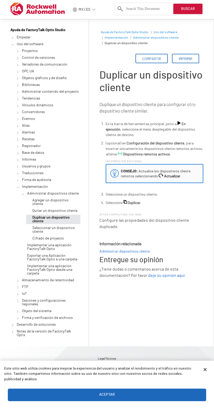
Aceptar (107, 394)
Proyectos (30, 51)
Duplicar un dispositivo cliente (51, 219)
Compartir (151, 58)
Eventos (28, 119)
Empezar (24, 37)
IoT (24, 294)
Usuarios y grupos (36, 166)
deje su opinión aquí (166, 275)
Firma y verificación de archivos (47, 318)
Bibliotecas (31, 85)
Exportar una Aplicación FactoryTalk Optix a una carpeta (52, 257)
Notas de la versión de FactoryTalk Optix (44, 333)
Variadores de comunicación (44, 64)
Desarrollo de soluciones (36, 324)
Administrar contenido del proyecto (50, 92)
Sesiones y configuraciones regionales (44, 302)
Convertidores (33, 112)
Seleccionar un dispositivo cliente (53, 229)
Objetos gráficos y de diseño (44, 78)
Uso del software (30, 44)
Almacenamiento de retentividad (48, 280)
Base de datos (33, 153)
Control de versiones (38, 58)
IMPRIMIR (185, 58)
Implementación (35, 187)
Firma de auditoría (36, 180)
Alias (26, 125)
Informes (29, 159)
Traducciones (33, 173)
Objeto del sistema (36, 311)
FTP (25, 287)
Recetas (28, 139)
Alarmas (28, 132)
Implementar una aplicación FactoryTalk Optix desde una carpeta (49, 269)
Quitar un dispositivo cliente (55, 211)
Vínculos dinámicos (37, 105)
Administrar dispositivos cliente (53, 193)
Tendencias (31, 98)
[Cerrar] (205, 369)
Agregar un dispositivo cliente (50, 202)
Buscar (188, 9)
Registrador (31, 146)
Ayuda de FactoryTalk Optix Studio (38, 30)
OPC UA (28, 71)
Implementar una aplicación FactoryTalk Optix (49, 247)
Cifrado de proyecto (48, 238)
